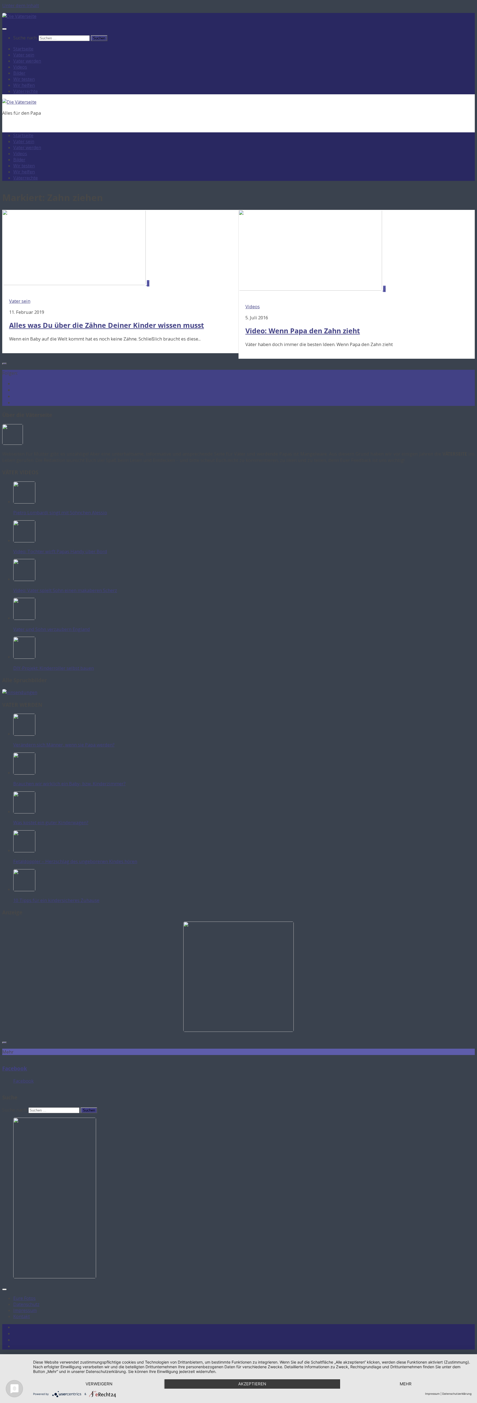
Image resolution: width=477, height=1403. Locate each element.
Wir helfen (24, 85)
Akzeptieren (252, 1383)
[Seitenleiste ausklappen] (4, 364)
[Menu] (4, 29)
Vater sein (23, 55)
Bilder (19, 73)
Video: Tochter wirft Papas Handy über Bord (60, 551)
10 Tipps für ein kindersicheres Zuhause (56, 900)
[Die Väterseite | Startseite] (19, 16)
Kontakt (21, 1316)
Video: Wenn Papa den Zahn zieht (302, 330)
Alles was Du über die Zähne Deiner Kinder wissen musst (106, 325)
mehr (406, 1383)
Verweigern (99, 1383)
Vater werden (27, 61)
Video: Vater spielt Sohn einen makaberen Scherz (65, 590)
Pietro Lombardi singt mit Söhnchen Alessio (60, 512)
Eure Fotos (24, 1298)
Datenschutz (26, 1304)
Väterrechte (25, 91)
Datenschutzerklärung (456, 1393)
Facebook (14, 1068)
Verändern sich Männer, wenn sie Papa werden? (64, 744)
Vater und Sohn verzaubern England (51, 629)
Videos (20, 67)
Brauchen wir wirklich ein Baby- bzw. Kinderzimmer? (69, 783)
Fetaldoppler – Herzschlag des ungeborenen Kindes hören (75, 861)
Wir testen (24, 79)
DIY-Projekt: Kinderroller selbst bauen (53, 668)
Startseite (23, 49)
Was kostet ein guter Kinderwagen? (50, 822)
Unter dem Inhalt (20, 5)
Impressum (25, 1310)
